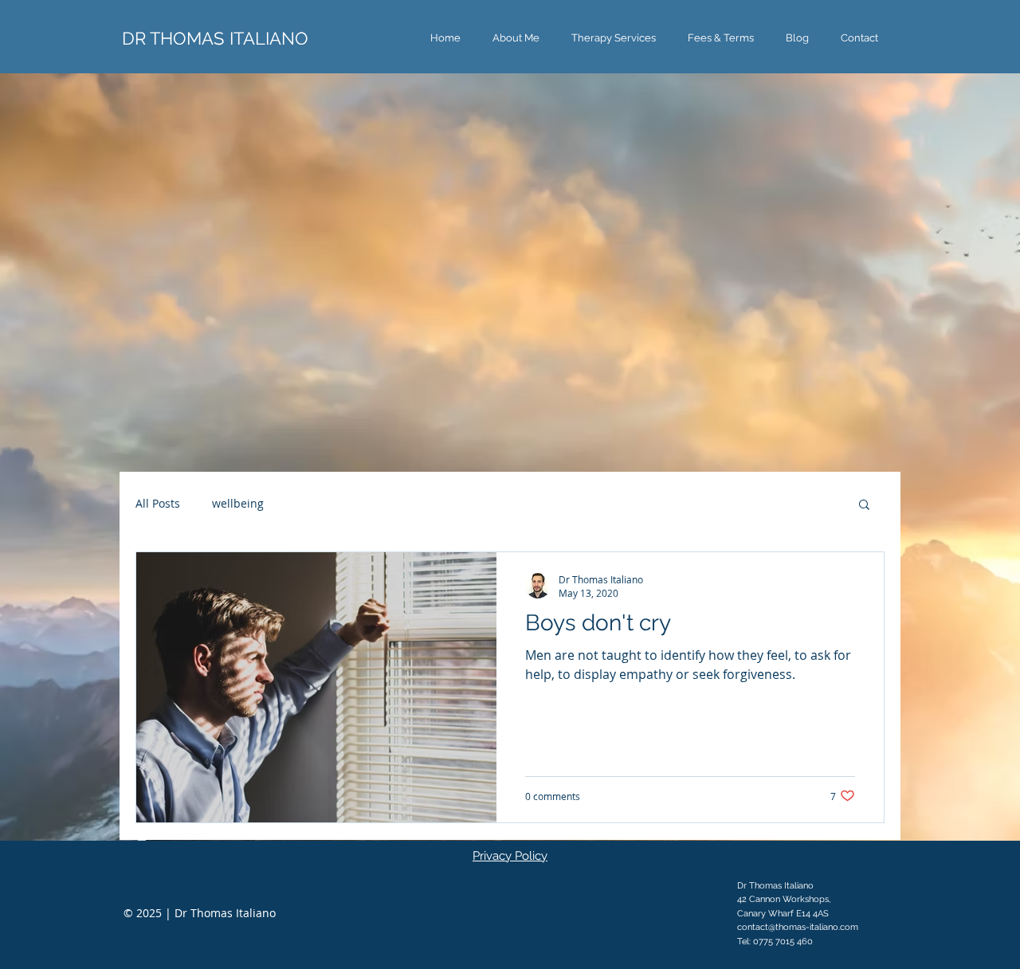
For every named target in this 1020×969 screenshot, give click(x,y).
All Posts (157, 503)
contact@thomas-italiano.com (797, 927)
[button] (613, 38)
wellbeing (238, 503)
